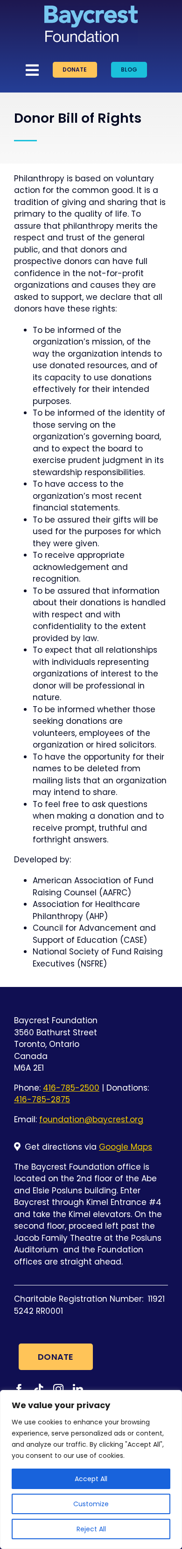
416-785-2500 (71, 1087)
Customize (91, 1504)
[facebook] (19, 1389)
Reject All (91, 1529)
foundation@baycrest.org (91, 1119)
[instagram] (58, 1389)
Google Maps (125, 1146)
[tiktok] (39, 1389)
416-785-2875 (42, 1099)
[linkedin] (78, 1389)
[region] (91, 1469)
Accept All (91, 1478)
